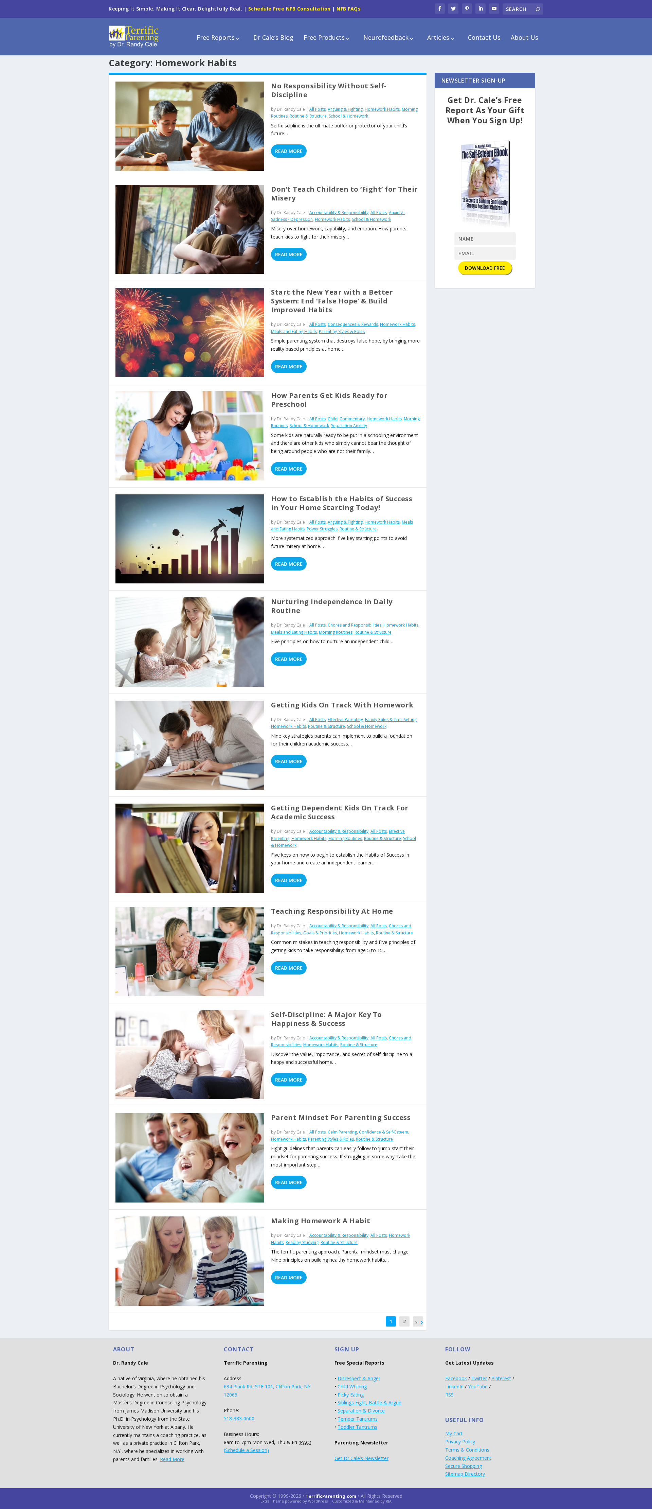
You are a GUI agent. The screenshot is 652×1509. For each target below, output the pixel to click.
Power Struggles (322, 529)
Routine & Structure (308, 116)
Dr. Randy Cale (291, 109)
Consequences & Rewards (353, 324)
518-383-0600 (239, 1418)
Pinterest (501, 1378)
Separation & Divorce (361, 1410)
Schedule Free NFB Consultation (289, 8)
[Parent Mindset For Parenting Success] (189, 1158)
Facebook (456, 1378)
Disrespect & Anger (359, 1378)
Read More (289, 151)
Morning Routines (335, 632)
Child (333, 419)
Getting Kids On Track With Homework (342, 704)
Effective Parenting (345, 719)
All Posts (317, 109)
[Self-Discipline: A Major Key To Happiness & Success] (189, 1055)
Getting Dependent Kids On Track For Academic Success (340, 812)
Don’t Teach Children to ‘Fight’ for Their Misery (344, 194)
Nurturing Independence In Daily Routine (332, 606)
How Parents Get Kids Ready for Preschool (329, 400)
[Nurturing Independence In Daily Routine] (189, 642)
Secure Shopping (463, 1466)
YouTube (478, 1386)
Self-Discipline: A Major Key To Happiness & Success (326, 1019)
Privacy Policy (460, 1441)
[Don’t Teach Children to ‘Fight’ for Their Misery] (189, 229)
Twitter (479, 1378)
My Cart (454, 1433)
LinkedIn (454, 1386)
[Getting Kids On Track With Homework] (189, 745)
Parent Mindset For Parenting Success (341, 1117)
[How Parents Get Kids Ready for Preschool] (189, 435)
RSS (449, 1394)
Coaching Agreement (468, 1458)
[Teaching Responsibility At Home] (189, 951)
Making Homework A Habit (320, 1220)
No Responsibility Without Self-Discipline (329, 90)
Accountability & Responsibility (338, 212)
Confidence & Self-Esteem (383, 1132)
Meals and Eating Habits (294, 331)
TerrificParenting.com (331, 1496)
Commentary (352, 419)
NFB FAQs (349, 8)
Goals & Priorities (320, 933)
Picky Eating (351, 1394)
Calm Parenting (342, 1132)
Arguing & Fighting (345, 109)
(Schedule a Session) (246, 1450)
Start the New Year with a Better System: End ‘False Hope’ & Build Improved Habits (332, 300)
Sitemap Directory (465, 1474)
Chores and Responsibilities (354, 625)
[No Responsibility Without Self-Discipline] (189, 126)
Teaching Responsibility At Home (332, 911)
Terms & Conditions (467, 1449)
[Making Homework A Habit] (189, 1261)
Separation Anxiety (349, 425)
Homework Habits (382, 109)
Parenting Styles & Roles (342, 331)
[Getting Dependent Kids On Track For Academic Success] (189, 848)
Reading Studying (302, 1242)
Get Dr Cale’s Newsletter (361, 1458)
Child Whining (352, 1386)
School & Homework (348, 116)
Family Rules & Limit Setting (391, 719)
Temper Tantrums (358, 1419)
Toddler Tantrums (357, 1427)
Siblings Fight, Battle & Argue (369, 1402)
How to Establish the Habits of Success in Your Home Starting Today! (341, 503)
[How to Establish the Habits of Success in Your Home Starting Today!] (189, 539)
